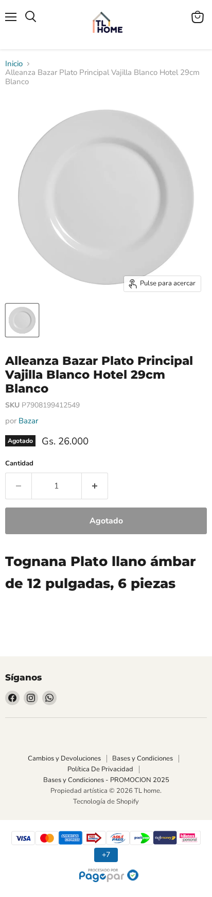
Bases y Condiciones (142, 758)
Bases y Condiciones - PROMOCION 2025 (106, 780)
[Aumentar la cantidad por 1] (95, 486)
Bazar (28, 421)
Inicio (14, 64)
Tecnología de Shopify (106, 801)
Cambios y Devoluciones (64, 758)
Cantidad (19, 463)
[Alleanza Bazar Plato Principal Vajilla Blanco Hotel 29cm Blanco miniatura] (22, 320)
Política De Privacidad (100, 769)
